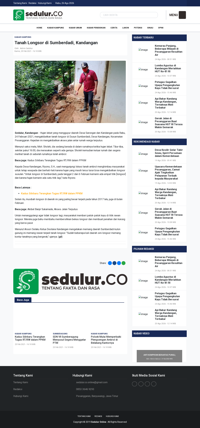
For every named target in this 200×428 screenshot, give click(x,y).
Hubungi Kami (45, 3)
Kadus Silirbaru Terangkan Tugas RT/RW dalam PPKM (57, 160)
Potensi (138, 28)
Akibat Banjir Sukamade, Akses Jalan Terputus (53, 209)
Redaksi (32, 3)
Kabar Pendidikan (96, 28)
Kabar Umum (75, 28)
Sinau (150, 28)
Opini (160, 28)
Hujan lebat (46, 132)
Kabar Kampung (55, 28)
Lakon (125, 28)
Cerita (113, 28)
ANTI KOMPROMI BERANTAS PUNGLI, (159, 355)
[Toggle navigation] (182, 15)
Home (39, 28)
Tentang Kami (20, 3)
